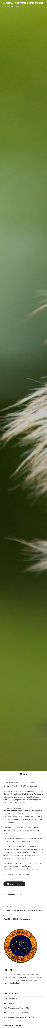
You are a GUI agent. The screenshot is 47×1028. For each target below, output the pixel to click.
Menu (25, 774)
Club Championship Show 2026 (16, 1008)
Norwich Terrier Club (23, 3)
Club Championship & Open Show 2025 (19, 1017)
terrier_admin (28, 782)
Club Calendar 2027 (11, 999)
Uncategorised (14, 894)
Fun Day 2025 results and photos (16, 1013)
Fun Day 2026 (8, 1003)
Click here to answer (14, 884)
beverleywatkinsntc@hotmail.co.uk (24, 869)
